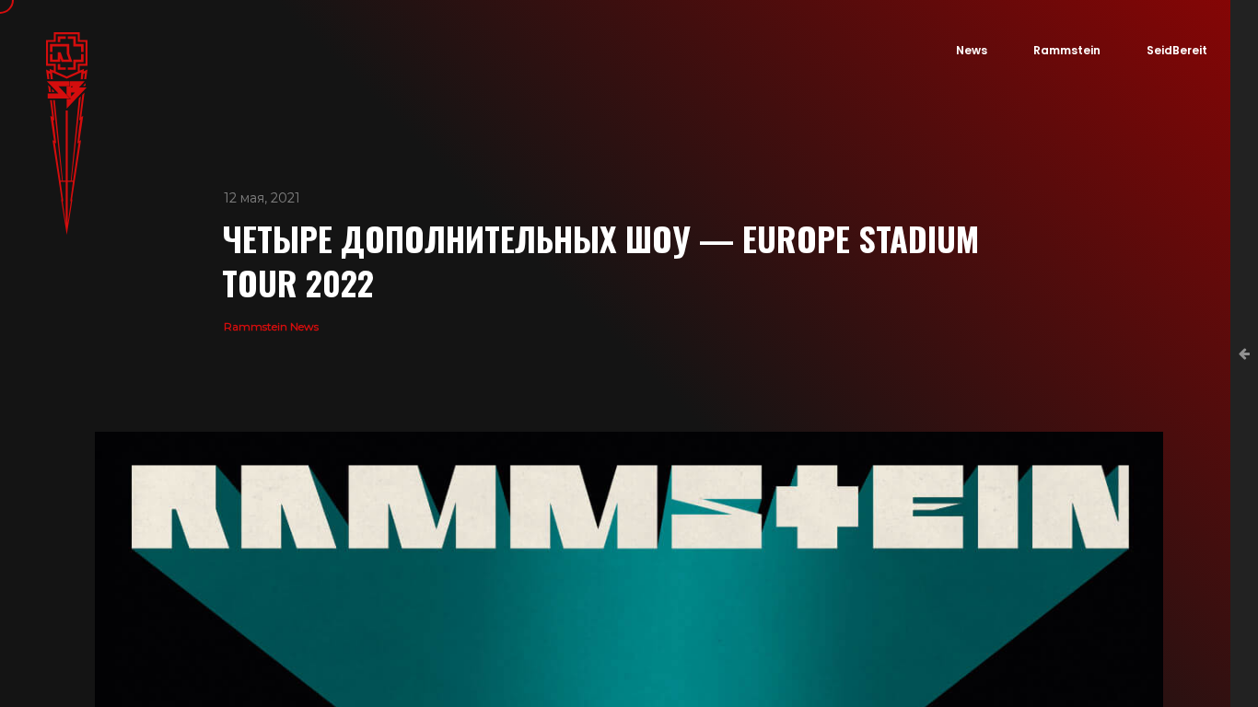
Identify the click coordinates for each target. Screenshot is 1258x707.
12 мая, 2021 (262, 198)
